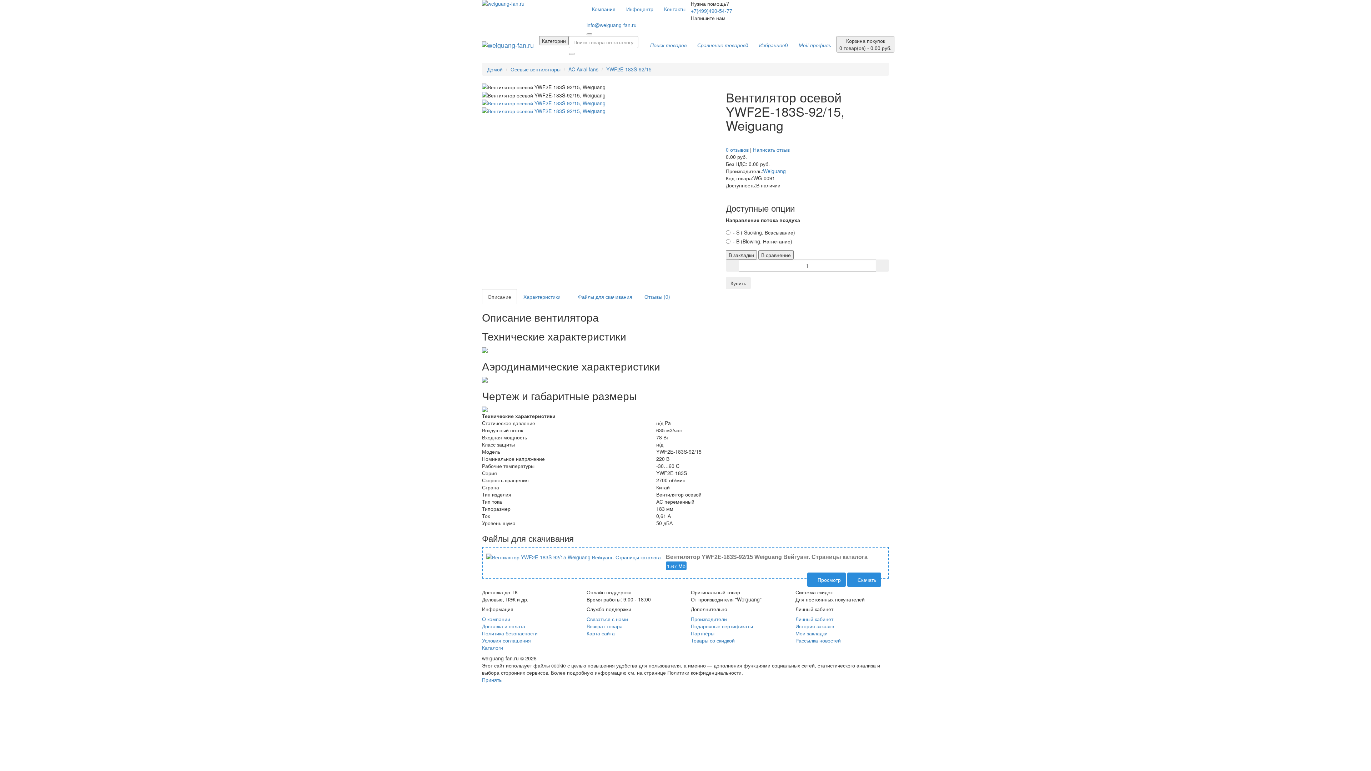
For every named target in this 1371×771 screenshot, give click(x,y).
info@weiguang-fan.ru (612, 25)
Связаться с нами (607, 619)
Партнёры (702, 633)
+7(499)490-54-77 (711, 10)
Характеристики (542, 296)
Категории (554, 40)
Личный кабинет (814, 619)
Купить (738, 283)
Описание (499, 296)
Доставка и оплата (503, 626)
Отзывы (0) (657, 296)
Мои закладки (811, 633)
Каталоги (492, 647)
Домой (495, 69)
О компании (496, 619)
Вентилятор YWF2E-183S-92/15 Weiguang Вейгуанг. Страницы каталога (767, 557)
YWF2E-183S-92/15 (629, 69)
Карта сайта (601, 633)
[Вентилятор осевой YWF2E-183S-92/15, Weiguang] (544, 102)
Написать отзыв (771, 149)
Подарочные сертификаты (722, 626)
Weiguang (774, 171)
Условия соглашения (506, 640)
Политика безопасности (510, 633)
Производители (709, 619)
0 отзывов (737, 149)
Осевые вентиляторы (536, 69)
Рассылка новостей (818, 640)
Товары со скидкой (713, 640)
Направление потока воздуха (763, 219)
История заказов (814, 626)
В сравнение (776, 254)
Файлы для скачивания (604, 296)
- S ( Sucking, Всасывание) (764, 232)
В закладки (741, 254)
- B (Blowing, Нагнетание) (762, 241)
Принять (492, 679)
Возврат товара (605, 626)
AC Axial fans (583, 69)
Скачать (866, 579)
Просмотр (828, 579)
